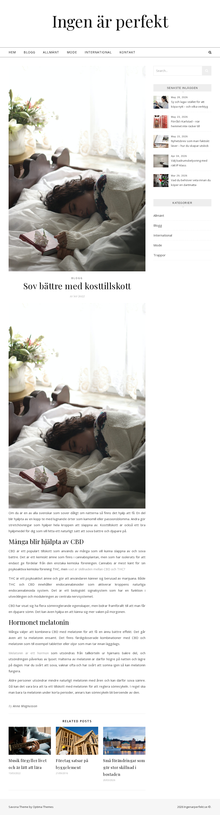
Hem (12, 52)
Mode (72, 52)
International (98, 52)
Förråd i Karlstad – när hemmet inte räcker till (185, 123)
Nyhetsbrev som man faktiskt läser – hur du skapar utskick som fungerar (190, 143)
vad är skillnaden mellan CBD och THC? (96, 569)
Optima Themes (43, 807)
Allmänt (51, 52)
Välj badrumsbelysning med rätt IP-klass (189, 163)
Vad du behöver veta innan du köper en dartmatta (191, 182)
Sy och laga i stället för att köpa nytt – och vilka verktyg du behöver (189, 104)
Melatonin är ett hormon (29, 653)
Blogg (29, 52)
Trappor (159, 255)
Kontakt (127, 52)
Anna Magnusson (25, 706)
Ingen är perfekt (110, 21)
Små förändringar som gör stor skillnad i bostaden (124, 767)
